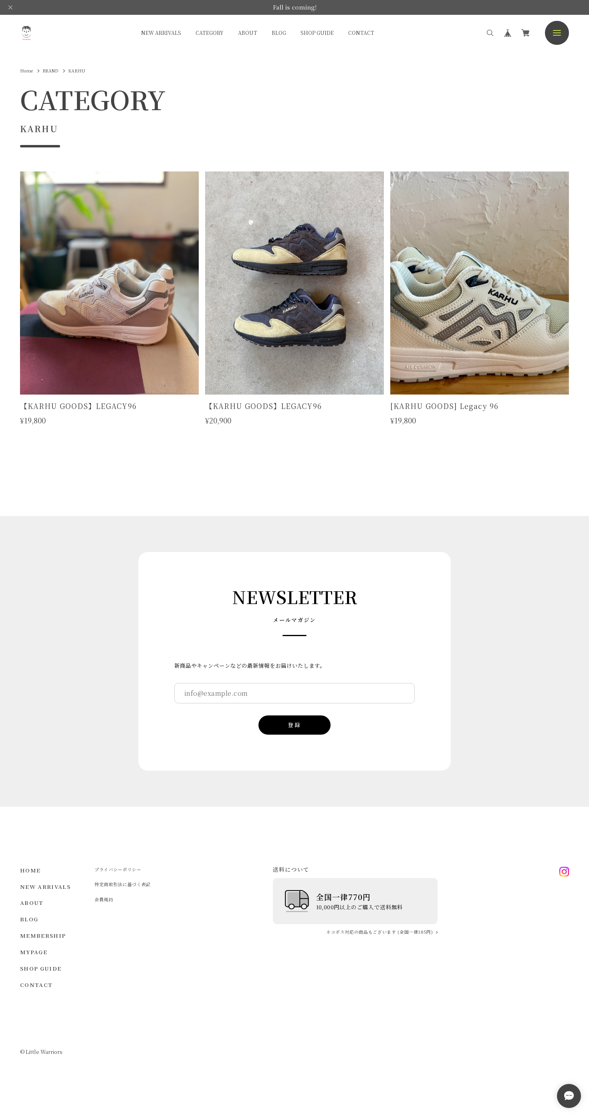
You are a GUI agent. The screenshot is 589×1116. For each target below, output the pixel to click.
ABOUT (247, 32)
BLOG (279, 32)
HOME (30, 870)
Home (26, 71)
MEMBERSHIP (43, 935)
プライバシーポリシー (118, 869)
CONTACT (361, 32)
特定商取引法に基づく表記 (123, 884)
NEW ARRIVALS (161, 32)
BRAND (50, 71)
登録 (294, 725)
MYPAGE (33, 952)
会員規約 (104, 899)
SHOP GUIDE (317, 32)
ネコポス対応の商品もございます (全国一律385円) (379, 932)
